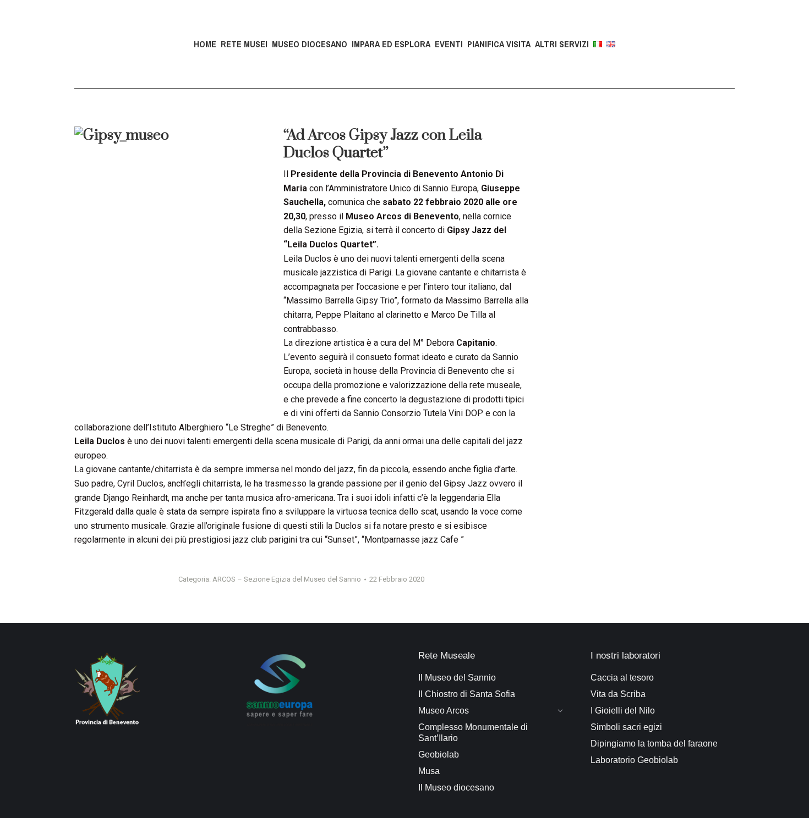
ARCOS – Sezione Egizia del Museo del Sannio (286, 579)
